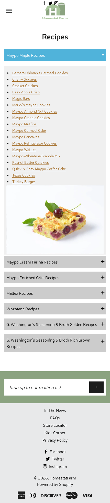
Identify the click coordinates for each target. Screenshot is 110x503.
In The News (55, 410)
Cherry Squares (24, 78)
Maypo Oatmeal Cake (29, 130)
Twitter (57, 459)
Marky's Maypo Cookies (31, 104)
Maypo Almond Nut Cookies (34, 110)
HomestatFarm (63, 477)
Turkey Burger (23, 181)
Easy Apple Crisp (26, 91)
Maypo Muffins (24, 123)
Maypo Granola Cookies (31, 117)
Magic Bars (21, 98)
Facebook (58, 451)
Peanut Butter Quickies (30, 162)
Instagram (57, 466)
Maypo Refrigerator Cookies (34, 142)
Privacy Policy (55, 440)
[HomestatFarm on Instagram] (56, 3)
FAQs (55, 417)
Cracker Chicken (25, 85)
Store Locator (55, 425)
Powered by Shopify (55, 484)
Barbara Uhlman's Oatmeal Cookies (40, 72)
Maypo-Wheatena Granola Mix (36, 155)
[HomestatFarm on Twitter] (50, 3)
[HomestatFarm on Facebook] (44, 3)
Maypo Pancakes (25, 136)
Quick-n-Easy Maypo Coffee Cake (39, 168)
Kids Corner (55, 432)
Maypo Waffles (24, 149)
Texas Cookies (23, 174)
